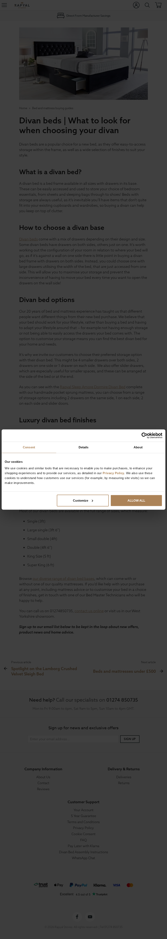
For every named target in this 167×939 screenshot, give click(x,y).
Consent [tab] (29, 447)
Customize (80, 500)
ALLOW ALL (136, 500)
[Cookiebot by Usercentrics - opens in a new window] (144, 436)
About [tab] (138, 447)
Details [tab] (84, 447)
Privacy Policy (113, 473)
